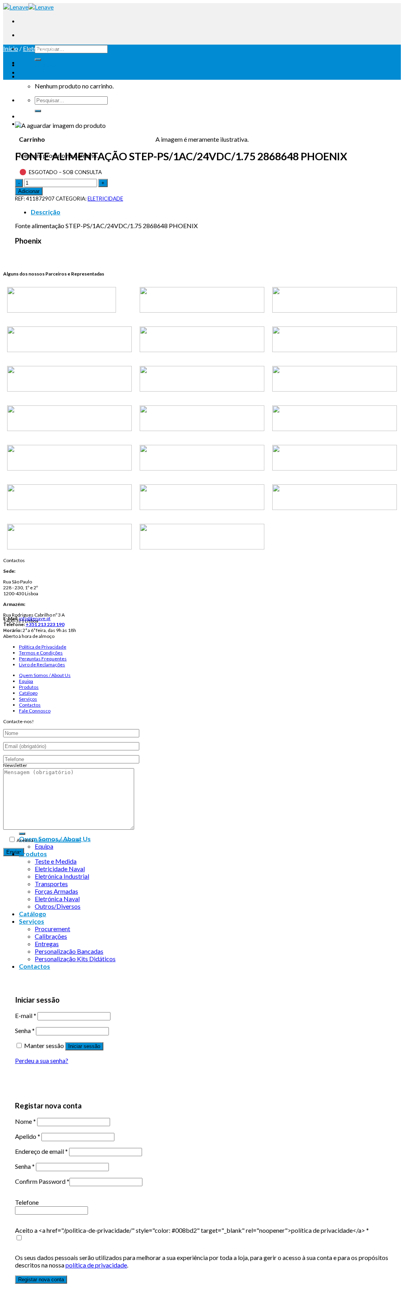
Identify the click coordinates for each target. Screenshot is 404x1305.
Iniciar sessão (84, 1046)
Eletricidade (39, 48)
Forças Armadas (56, 891)
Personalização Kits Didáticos (75, 958)
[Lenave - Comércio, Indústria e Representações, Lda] (28, 7)
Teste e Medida (56, 861)
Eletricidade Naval (60, 868)
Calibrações (51, 936)
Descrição (45, 212)
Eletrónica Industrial (62, 876)
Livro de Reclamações (42, 665)
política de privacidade (57, 840)
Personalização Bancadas (69, 951)
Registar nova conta (41, 1279)
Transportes (51, 883)
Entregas (47, 943)
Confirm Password (42, 1181)
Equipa (26, 681)
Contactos (30, 705)
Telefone (27, 1202)
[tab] (210, 212)
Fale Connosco (34, 711)
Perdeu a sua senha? (41, 1060)
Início (10, 48)
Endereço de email (41, 1151)
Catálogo (28, 693)
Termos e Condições (41, 653)
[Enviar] (38, 59)
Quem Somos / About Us (45, 675)
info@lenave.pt (34, 618)
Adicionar (28, 191)
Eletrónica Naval (57, 898)
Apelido (27, 1136)
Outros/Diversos (57, 906)
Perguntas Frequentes (43, 659)
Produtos (29, 687)
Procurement (52, 928)
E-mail (25, 1015)
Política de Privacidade (42, 647)
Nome (25, 1121)
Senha (25, 1030)
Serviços (28, 699)
